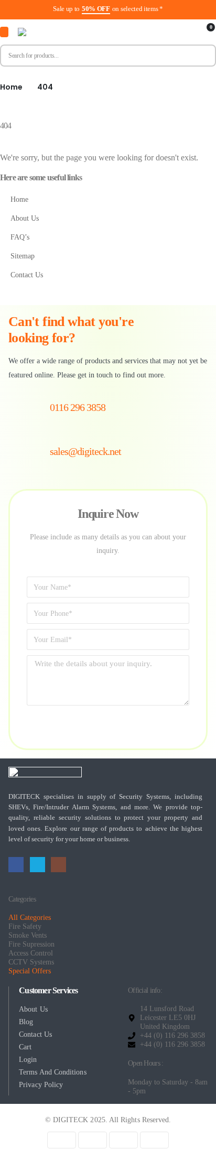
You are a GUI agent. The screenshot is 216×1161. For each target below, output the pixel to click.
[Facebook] (16, 864)
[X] (37, 864)
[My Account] (188, 32)
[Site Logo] (70, 32)
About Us (24, 218)
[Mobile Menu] (4, 32)
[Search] (203, 56)
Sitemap (22, 256)
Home (19, 199)
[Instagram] (58, 864)
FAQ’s (19, 237)
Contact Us (26, 274)
